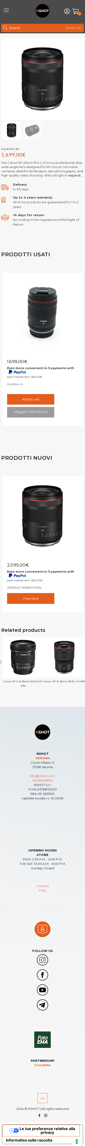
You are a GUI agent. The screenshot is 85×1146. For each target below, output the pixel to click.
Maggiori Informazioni (30, 412)
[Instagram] (45, 1115)
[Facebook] (39, 1115)
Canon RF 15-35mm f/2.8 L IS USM (64, 681)
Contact (42, 886)
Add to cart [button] (30, 399)
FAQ (42, 890)
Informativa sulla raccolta (29, 1140)
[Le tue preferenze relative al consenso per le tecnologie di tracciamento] (76, 1141)
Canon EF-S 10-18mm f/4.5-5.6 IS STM (23, 683)
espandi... (75, 175)
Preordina (30, 598)
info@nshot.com (42, 776)
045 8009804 (42, 780)
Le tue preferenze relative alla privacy (47, 1130)
